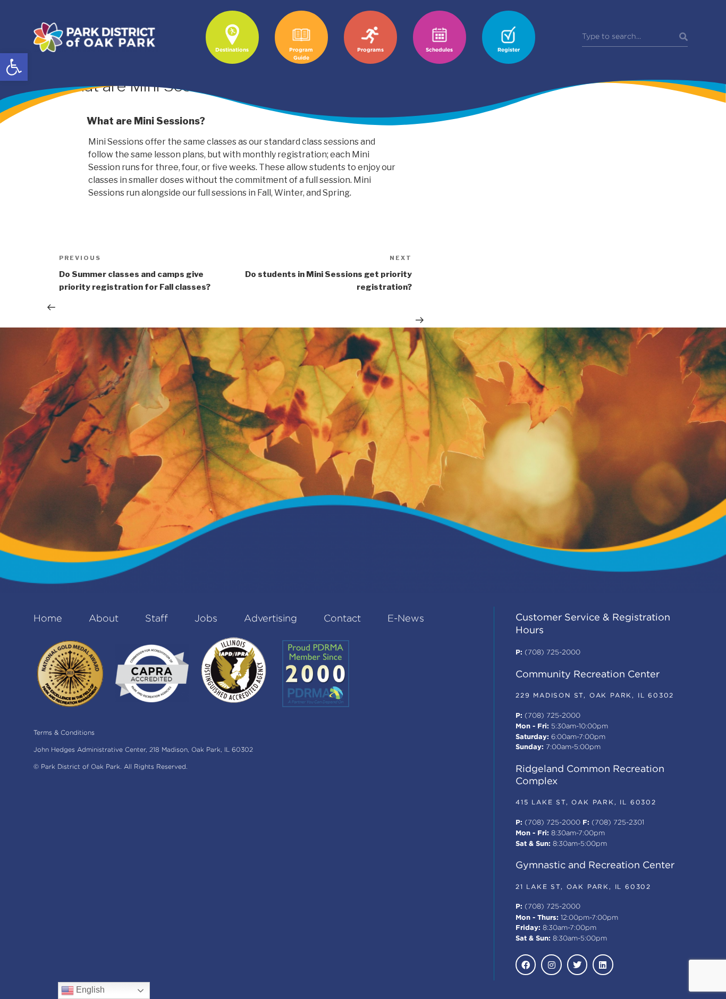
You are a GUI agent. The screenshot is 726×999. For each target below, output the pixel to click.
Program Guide (301, 54)
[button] (14, 67)
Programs (370, 50)
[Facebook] (526, 964)
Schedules (439, 50)
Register (508, 50)
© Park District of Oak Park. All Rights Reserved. (110, 767)
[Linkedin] (603, 964)
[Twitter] (577, 964)
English (89, 989)
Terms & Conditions (64, 733)
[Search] (683, 37)
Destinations (232, 50)
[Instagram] (551, 964)
